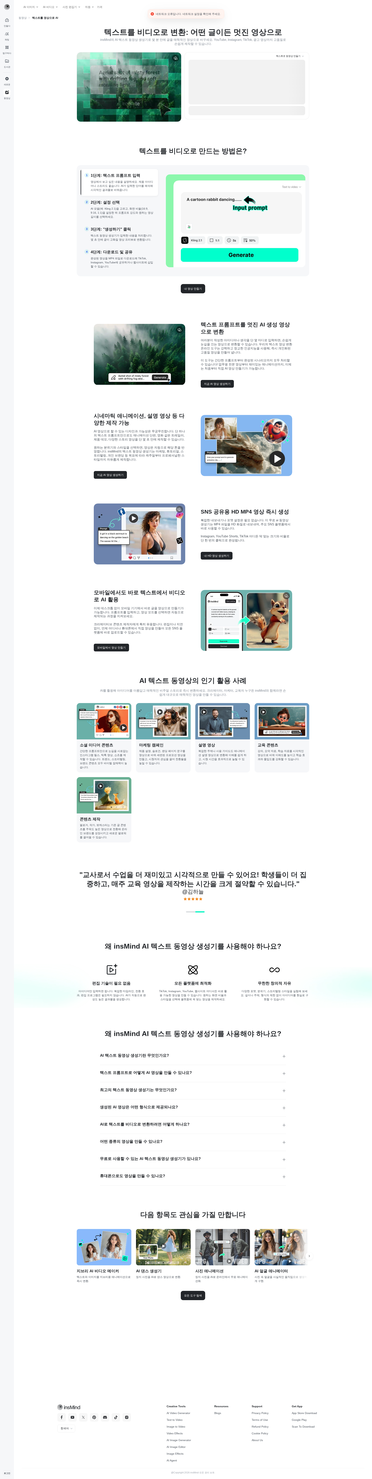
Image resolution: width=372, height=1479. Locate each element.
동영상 (23, 17)
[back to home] (7, 7)
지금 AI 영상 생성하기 (217, 399)
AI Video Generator (178, 1413)
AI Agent (172, 1460)
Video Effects (175, 1433)
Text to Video (175, 1419)
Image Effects (175, 1453)
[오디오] (175, 58)
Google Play (299, 1419)
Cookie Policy (260, 1433)
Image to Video (176, 1426)
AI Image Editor (176, 1446)
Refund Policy (260, 1426)
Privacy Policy (260, 1413)
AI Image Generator (179, 1440)
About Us (257, 1440)
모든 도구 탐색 (193, 1311)
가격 (98, 7)
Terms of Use (260, 1419)
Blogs (217, 1413)
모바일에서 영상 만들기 (111, 663)
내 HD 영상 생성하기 (216, 571)
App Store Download (304, 1413)
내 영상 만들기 (193, 304)
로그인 (7, 1473)
